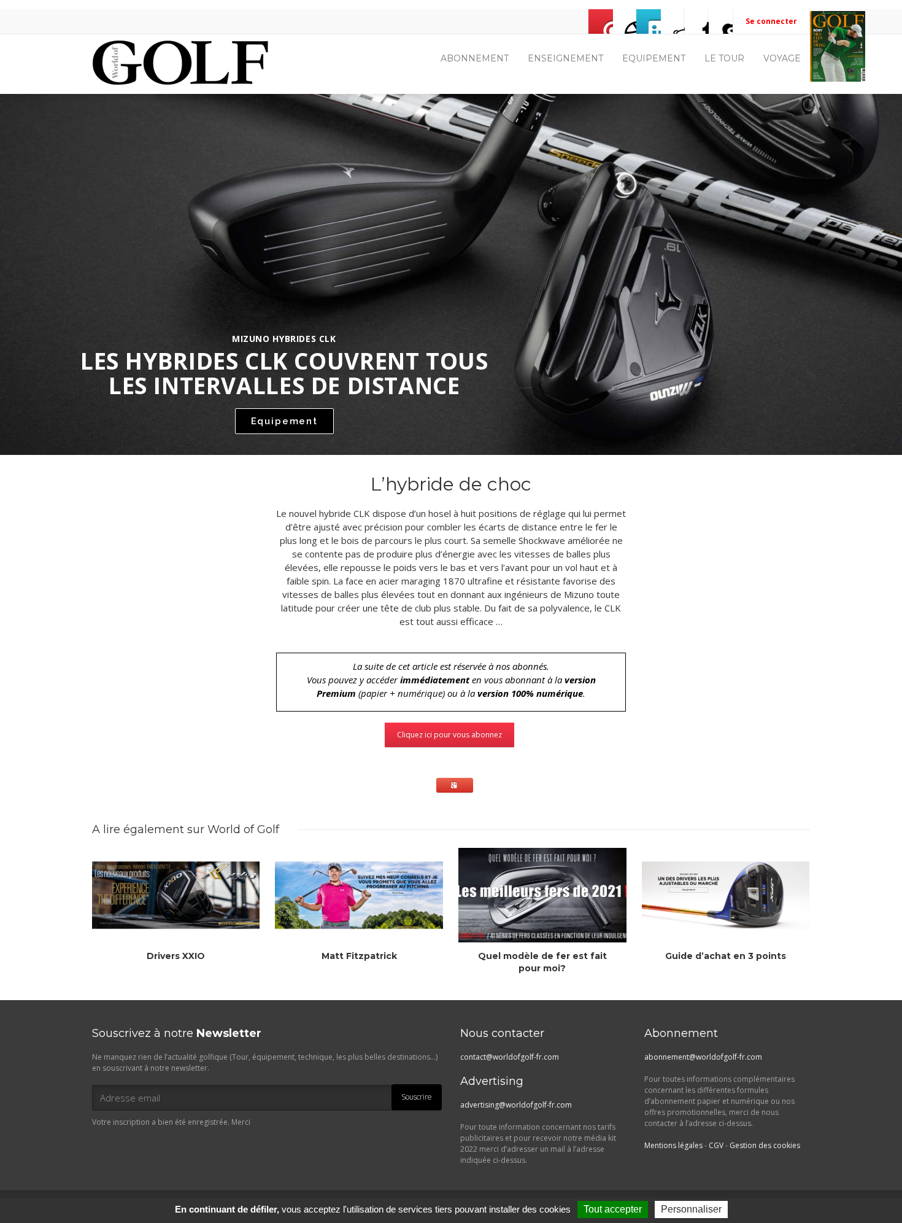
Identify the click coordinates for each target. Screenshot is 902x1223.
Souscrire (416, 1097)
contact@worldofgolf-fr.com (509, 1057)
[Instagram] (672, 21)
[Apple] (696, 21)
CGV (716, 1145)
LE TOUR (724, 58)
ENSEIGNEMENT (565, 58)
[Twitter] (648, 21)
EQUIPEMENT (653, 58)
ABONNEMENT (475, 58)
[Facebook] (624, 21)
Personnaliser (691, 1209)
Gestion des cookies (765, 1145)
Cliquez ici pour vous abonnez (449, 734)
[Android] (720, 21)
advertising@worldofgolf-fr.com (516, 1105)
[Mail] (600, 21)
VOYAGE (782, 58)
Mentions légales (673, 1145)
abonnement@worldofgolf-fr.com (703, 1057)
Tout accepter (613, 1209)
